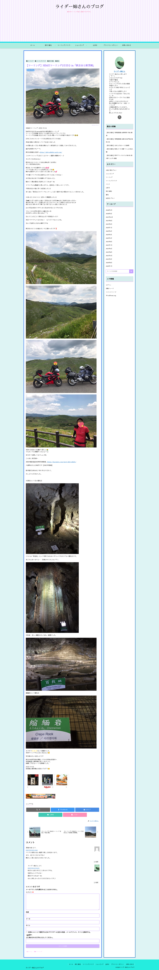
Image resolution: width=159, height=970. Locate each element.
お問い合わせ (130, 964)
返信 (97, 861)
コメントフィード (111, 292)
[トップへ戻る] (156, 967)
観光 (58, 61)
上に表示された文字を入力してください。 (40, 937)
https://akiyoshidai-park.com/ (51, 152)
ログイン (108, 285)
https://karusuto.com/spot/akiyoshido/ (61, 462)
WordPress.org (111, 295)
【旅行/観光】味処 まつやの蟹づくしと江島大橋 (119, 150)
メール (28, 919)
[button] (75, 815)
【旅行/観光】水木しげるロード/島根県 (117, 145)
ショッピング (99, 964)
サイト (28, 925)
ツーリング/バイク (41, 61)
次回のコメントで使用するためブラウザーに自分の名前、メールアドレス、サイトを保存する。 (59, 932)
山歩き (107, 964)
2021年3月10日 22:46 (32, 850)
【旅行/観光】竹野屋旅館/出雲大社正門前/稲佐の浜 (119, 140)
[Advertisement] (79, 29)
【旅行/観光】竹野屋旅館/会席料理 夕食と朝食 (119, 134)
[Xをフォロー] (119, 117)
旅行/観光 (51, 61)
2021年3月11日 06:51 (33, 868)
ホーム (71, 964)
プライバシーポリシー (117, 964)
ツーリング (30, 61)
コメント (30, 892)
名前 (27, 912)
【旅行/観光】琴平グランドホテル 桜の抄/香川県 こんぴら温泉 (119, 157)
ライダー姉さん (119, 71)
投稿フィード (110, 288)
